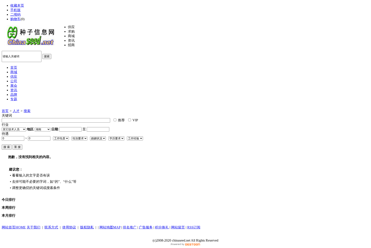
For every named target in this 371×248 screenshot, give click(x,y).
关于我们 (33, 227)
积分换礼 (162, 227)
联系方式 (51, 227)
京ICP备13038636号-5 (185, 236)
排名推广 (130, 227)
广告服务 (146, 227)
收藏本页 (17, 5)
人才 (16, 111)
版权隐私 (87, 227)
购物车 (15, 19)
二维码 (15, 14)
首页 (5, 111)
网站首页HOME (14, 227)
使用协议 (69, 227)
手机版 (15, 10)
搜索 (47, 56)
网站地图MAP (109, 227)
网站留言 (178, 227)
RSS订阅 (193, 227)
